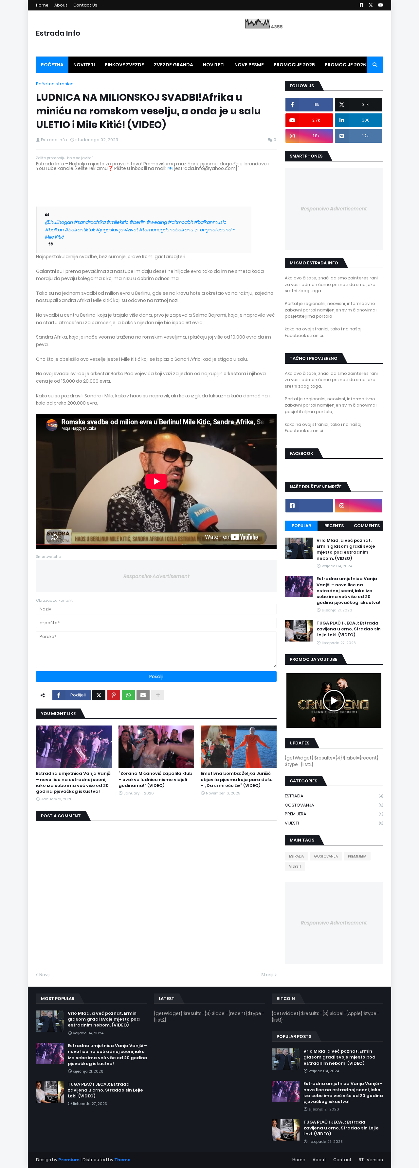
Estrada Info (58, 33)
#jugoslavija (109, 229)
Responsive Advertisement (156, 576)
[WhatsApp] (128, 695)
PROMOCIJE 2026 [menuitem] (345, 64)
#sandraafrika (90, 222)
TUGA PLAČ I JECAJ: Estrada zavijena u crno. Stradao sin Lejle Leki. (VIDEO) (349, 629)
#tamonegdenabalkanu (166, 229)
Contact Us (85, 5)
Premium (69, 1160)
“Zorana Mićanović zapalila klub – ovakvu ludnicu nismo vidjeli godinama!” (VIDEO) (155, 779)
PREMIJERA (334, 814)
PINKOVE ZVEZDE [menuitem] (124, 64)
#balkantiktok (80, 229)
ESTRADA (334, 796)
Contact (342, 1160)
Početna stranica (55, 84)
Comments (367, 526)
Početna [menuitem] (52, 64)
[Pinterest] (113, 695)
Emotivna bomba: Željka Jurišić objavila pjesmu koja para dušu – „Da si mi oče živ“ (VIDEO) (237, 779)
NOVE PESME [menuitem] (249, 64)
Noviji (44, 975)
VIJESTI (334, 823)
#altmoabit (180, 222)
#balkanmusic (210, 222)
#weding (157, 222)
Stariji (267, 975)
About (60, 5)
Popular (301, 526)
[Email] (143, 695)
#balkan (54, 229)
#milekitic (118, 222)
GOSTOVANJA (334, 805)
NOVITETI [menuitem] (84, 64)
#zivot (131, 229)
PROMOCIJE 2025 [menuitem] (294, 64)
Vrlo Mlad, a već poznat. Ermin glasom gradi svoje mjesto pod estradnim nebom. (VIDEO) (346, 549)
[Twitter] (98, 695)
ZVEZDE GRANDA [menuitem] (173, 64)
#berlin (138, 222)
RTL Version (371, 1160)
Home (42, 5)
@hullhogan (59, 222)
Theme (122, 1160)
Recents (334, 526)
